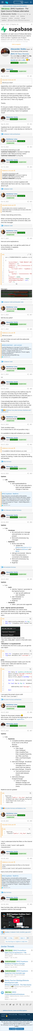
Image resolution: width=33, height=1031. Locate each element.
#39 (31, 858)
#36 (31, 712)
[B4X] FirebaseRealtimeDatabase (14, 993)
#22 (31, 124)
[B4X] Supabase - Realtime (10, 494)
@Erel (17, 551)
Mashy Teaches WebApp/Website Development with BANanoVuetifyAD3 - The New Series (18, 982)
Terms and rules (13, 1014)
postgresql (4, 18)
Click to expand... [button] (16, 44)
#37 (31, 730)
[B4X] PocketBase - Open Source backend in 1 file (16, 951)
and (11, 134)
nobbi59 (7, 996)
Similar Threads (13, 20)
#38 (31, 821)
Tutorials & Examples (19, 965)
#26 (31, 238)
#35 (31, 579)
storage (23, 18)
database (22, 16)
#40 (31, 904)
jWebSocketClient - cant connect (12, 345)
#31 (31, 424)
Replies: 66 (15, 24)
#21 (31, 76)
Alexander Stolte (9, 14)
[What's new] (31, 2)
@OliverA (25, 549)
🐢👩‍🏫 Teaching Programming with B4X (20, 986)
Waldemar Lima (11, 139)
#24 (31, 167)
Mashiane (9, 69)
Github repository (25, 20)
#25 (31, 201)
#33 (31, 473)
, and (12, 510)
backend (12, 16)
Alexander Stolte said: (8, 80)
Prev (11, 938)
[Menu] (2, 2)
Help (28, 1014)
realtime (11, 18)
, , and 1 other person (16, 411)
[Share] (31, 24)
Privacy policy (22, 1014)
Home (3, 1016)
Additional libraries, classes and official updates (17, 955)
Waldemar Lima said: (7, 170)
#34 (31, 522)
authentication (5, 16)
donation (13, 60)
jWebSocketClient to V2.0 (23, 547)
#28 (31, 329)
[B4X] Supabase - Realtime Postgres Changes (17, 962)
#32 (31, 444)
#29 (31, 374)
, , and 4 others (16, 932)
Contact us (4, 1014)
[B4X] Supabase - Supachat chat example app (17, 972)
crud (17, 16)
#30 (31, 388)
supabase (4, 20)
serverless (17, 18)
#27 (31, 314)
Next (22, 938)
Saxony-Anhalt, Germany (21, 51)
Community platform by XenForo (15, 1019)
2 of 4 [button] (16, 938)
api (30, 14)
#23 (31, 147)
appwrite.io (20, 719)
